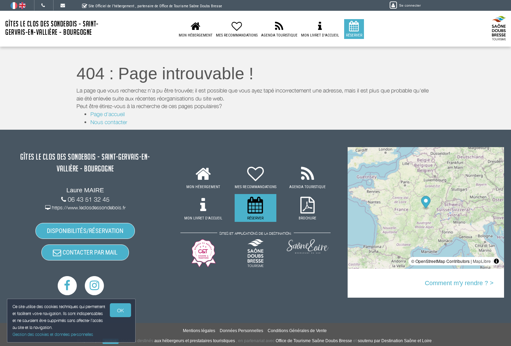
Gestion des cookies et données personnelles (53, 334)
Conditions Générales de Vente (297, 330)
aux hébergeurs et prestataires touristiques (194, 340)
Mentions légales (199, 330)
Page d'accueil (107, 114)
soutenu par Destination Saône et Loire (395, 340)
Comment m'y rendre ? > (459, 283)
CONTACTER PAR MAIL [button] (89, 252)
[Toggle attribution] (496, 261)
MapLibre (482, 261)
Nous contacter (108, 122)
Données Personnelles (241, 330)
